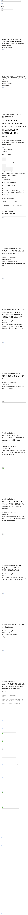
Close (3, 10)
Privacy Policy (5, 875)
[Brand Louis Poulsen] (9, 744)
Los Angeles (4, 864)
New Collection (5, 898)
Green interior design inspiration (10, 847)
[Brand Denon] (14, 798)
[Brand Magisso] (9, 736)
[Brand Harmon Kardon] (14, 784)
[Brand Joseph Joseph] (9, 759)
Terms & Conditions (6, 881)
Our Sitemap (4, 890)
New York (4, 856)
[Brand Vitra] (9, 723)
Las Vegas (4, 870)
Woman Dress (5, 901)
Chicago (3, 867)
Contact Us (4, 884)
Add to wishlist (4, 706)
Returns (3, 878)
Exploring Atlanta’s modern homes (10, 839)
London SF (4, 858)
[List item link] (14, 823)
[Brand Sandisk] (14, 730)
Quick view (4, 714)
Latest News (4, 887)
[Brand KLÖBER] (9, 752)
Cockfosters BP (5, 861)
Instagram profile (5, 895)
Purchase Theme (6, 910)
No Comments (14, 842)
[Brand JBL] (10, 770)
